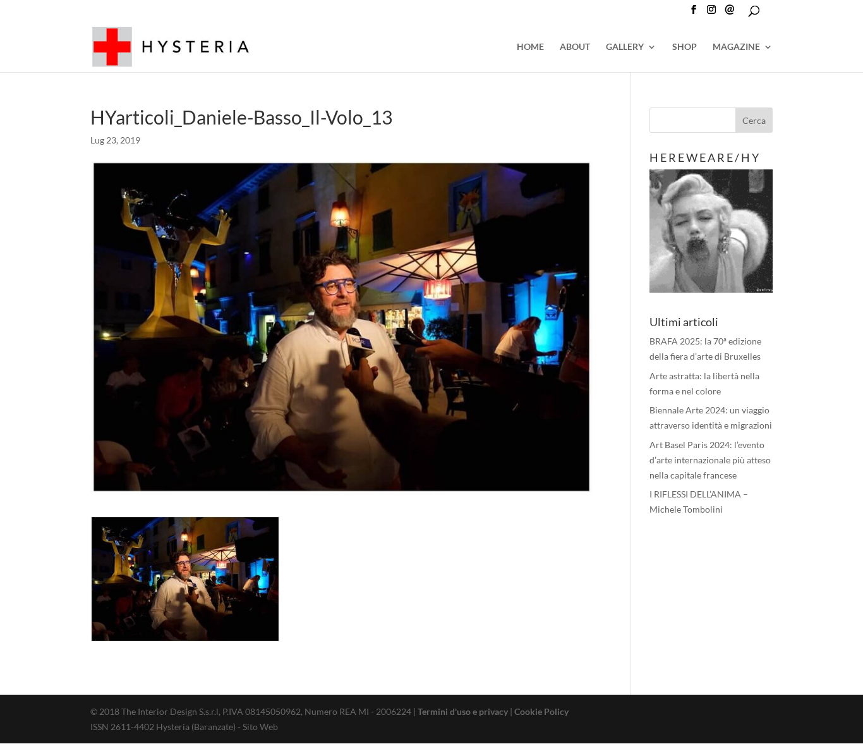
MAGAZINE (736, 47)
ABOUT (575, 47)
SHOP (684, 47)
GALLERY (625, 47)
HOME (530, 47)
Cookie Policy (541, 711)
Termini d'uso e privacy (463, 711)
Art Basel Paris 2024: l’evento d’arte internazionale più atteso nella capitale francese (710, 459)
